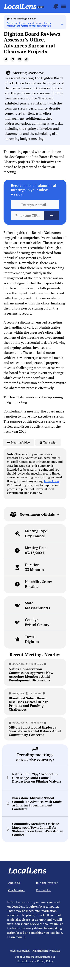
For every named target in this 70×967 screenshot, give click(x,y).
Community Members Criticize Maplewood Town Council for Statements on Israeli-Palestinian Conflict (37, 829)
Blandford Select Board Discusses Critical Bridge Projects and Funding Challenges (28, 704)
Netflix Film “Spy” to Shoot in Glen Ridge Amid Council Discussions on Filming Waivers (36, 777)
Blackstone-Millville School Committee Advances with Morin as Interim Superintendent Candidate (37, 803)
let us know (51, 481)
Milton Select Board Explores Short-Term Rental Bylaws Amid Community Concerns (35, 731)
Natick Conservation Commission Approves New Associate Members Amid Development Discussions (31, 674)
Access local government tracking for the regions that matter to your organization (29, 24)
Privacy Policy (45, 961)
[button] (5, 59)
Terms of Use (24, 961)
